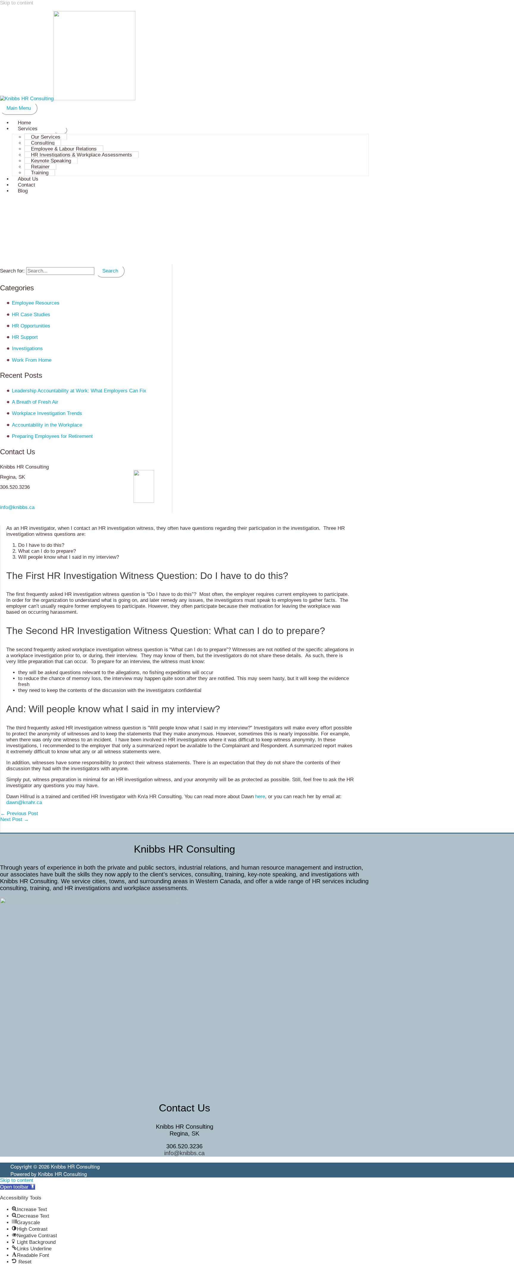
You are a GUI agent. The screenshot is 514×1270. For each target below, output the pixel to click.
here (260, 796)
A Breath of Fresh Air (35, 402)
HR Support (25, 337)
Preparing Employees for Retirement (52, 436)
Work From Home (31, 360)
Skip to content (16, 3)
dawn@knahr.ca (24, 802)
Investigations (27, 348)
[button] (17, 1187)
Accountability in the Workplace (47, 425)
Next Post (14, 819)
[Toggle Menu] (60, 130)
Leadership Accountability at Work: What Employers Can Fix (79, 391)
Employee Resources (35, 303)
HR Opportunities (31, 326)
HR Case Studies (31, 314)
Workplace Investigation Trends (47, 413)
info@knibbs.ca (17, 507)
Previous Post (19, 813)
